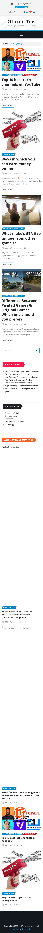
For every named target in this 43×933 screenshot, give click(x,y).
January (19, 44)
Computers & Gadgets (13, 413)
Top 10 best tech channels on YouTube (21, 82)
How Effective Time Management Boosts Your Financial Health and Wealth (21, 795)
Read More (7, 106)
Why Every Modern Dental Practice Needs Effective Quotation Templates (17, 614)
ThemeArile (26, 929)
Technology (9, 424)
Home (5, 44)
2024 (12, 44)
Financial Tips (10, 419)
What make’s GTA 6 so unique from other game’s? (21, 238)
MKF (6, 89)
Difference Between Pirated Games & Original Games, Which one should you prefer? (19, 310)
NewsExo (15, 929)
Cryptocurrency (11, 416)
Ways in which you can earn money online (18, 164)
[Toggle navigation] (21, 35)
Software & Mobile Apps (14, 422)
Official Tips (21, 21)
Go (36, 350)
